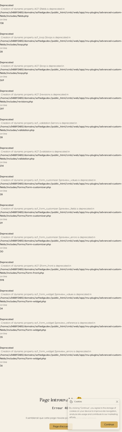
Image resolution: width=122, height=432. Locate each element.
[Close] (117, 401)
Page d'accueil (61, 426)
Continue (109, 424)
